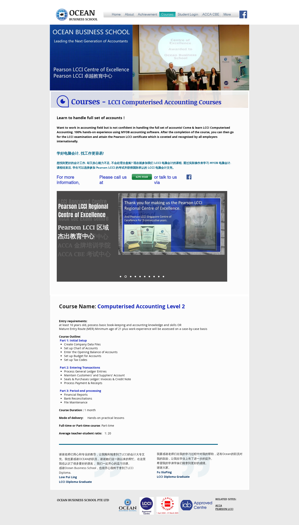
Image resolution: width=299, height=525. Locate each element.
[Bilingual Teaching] (140, 276)
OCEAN (82, 12)
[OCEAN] (120, 276)
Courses (85, 101)
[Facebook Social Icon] (243, 14)
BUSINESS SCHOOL (83, 19)
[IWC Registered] (154, 276)
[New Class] (163, 276)
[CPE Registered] (149, 276)
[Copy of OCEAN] (125, 277)
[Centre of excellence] (130, 276)
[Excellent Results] (144, 276)
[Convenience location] (158, 276)
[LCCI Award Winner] (135, 276)
